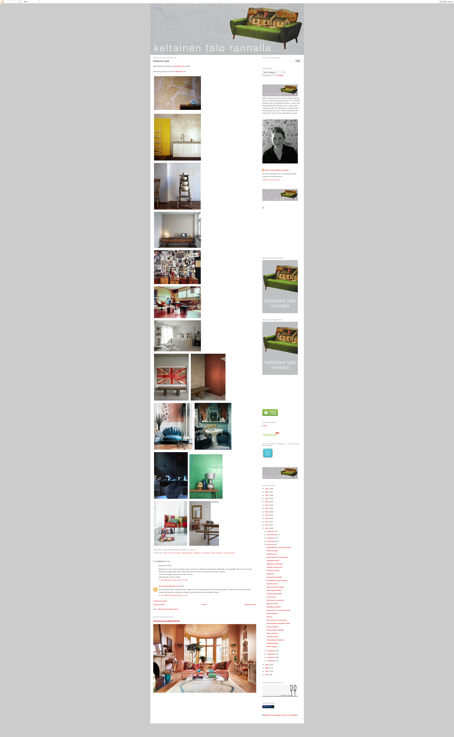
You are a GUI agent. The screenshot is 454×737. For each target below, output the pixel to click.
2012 (267, 522)
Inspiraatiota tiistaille (274, 577)
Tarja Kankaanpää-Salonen (169, 586)
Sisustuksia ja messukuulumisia (278, 610)
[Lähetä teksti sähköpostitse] (196, 550)
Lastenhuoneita (272, 637)
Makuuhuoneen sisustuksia (276, 620)
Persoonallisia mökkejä (275, 630)
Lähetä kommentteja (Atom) (168, 609)
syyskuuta (271, 541)
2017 (267, 505)
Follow (264, 426)
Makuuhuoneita (272, 603)
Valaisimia (270, 574)
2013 (267, 518)
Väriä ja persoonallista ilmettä (166, 621)
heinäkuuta (271, 651)
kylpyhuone (175, 553)
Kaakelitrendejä (272, 643)
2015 (267, 512)
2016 (267, 508)
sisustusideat (216, 553)
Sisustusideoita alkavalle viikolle (278, 623)
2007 (267, 671)
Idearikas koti (271, 554)
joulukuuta (271, 531)
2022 (267, 489)
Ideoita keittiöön (272, 627)
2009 (267, 665)
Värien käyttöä (271, 646)
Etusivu (204, 604)
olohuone (205, 553)
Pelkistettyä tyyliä (272, 560)
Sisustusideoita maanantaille (277, 557)
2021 (267, 492)
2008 (267, 668)
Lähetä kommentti (160, 601)
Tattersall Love (178, 66)
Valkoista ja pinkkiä (273, 607)
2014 (267, 515)
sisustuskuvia (229, 553)
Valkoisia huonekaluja (274, 564)
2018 (267, 502)
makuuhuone (187, 553)
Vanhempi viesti (250, 604)
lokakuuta (271, 538)
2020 (267, 495)
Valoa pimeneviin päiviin (275, 587)
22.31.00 (193, 550)
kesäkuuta (271, 654)
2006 (267, 675)
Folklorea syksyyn (273, 570)
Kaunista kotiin (271, 584)
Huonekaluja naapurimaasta (277, 580)
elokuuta (270, 544)
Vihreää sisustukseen (274, 567)
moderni (196, 553)
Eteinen (269, 617)
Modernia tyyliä (161, 61)
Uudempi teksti (158, 604)
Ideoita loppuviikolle (273, 590)
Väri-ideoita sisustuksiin (275, 600)
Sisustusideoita (272, 613)
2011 (267, 525)
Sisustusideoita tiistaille (275, 640)
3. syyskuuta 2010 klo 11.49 (173, 595)
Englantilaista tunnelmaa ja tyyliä (278, 547)
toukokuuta (271, 657)
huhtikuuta (271, 661)
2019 (267, 498)
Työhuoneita (271, 597)
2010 (267, 528)
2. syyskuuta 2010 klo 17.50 (173, 580)
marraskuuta (272, 535)
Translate (279, 75)
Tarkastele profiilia (271, 180)
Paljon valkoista (272, 633)
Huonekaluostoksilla (273, 594)
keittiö (167, 553)
